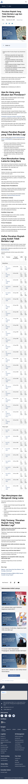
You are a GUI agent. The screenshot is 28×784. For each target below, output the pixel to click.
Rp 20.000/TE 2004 (8, 393)
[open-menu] (26, 1)
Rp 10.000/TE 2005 (8, 407)
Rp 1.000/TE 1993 (8, 487)
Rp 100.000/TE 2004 (8, 387)
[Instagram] (10, 582)
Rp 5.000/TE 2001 (8, 360)
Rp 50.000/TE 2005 (8, 400)
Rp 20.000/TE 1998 (8, 373)
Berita (3, 19)
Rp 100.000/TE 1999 (8, 353)
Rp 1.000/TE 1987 (8, 307)
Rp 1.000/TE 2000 (8, 422)
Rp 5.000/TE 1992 (8, 327)
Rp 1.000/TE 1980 (8, 281)
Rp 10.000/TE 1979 (8, 268)
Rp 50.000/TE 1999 (8, 380)
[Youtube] (13, 715)
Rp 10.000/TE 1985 (8, 313)
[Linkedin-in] (6, 715)
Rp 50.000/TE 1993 (8, 347)
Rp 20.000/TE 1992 (8, 340)
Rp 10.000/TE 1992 (8, 333)
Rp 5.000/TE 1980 (8, 275)
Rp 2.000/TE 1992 (8, 320)
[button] (3, 23)
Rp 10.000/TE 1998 (8, 367)
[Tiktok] (9, 715)
